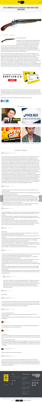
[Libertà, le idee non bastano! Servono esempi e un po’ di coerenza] (31, 134)
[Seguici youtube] (35, 385)
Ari (4, 321)
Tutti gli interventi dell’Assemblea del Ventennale (25, 378)
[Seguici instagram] (37, 383)
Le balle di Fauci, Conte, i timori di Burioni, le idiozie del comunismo (11, 124)
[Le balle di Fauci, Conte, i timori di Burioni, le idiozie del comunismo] (11, 115)
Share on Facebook (2, 101)
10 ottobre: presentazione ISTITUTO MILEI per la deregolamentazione (31, 124)
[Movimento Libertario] (21, 2)
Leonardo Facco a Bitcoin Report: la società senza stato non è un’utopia (26, 383)
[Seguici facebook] (32, 383)
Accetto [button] (17, 400)
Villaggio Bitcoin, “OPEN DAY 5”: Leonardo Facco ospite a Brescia (11, 143)
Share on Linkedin (7, 101)
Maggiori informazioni (27, 400)
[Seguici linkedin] (35, 383)
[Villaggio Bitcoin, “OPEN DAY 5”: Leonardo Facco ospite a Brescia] (11, 134)
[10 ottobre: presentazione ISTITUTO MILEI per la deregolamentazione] (31, 115)
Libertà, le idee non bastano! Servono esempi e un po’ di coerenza (31, 143)
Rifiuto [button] (21, 400)
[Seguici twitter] (32, 385)
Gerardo (24, 381)
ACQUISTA (6, 384)
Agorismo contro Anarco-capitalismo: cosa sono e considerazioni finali (26, 393)
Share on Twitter (4, 101)
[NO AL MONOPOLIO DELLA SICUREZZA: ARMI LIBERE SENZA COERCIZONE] (21, 24)
